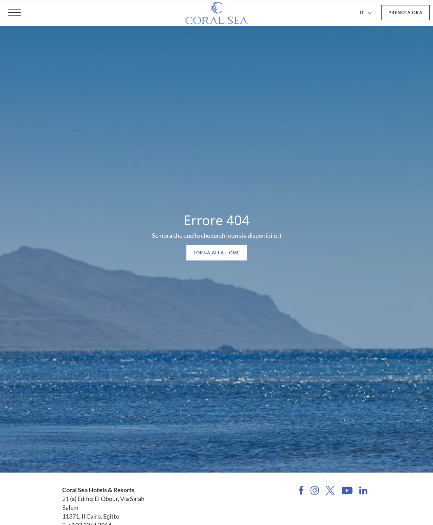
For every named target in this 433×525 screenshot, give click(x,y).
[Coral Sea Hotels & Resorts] (216, 13)
